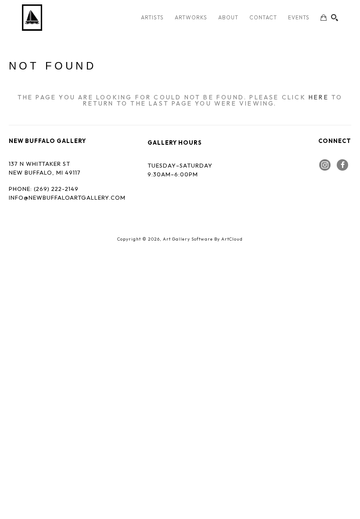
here (319, 97)
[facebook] (342, 165)
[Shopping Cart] (323, 17)
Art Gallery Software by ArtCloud (203, 239)
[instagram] (325, 165)
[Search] (334, 17)
